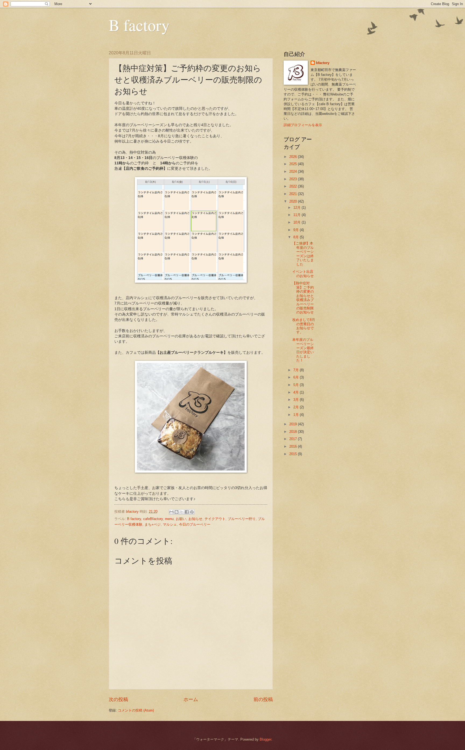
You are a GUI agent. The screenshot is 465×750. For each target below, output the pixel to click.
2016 (293, 446)
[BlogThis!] (176, 512)
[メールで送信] (171, 512)
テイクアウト (215, 519)
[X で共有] (181, 512)
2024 (293, 171)
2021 (293, 194)
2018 (293, 432)
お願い (181, 519)
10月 (297, 222)
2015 (293, 454)
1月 (296, 415)
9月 (296, 230)
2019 (293, 424)
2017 (293, 439)
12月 (297, 208)
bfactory (322, 63)
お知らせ (195, 519)
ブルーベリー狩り (242, 519)
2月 (296, 407)
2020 (293, 201)
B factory (139, 25)
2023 (293, 179)
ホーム (191, 699)
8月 (296, 237)
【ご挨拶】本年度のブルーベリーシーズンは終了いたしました (303, 253)
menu (169, 519)
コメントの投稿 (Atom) (136, 710)
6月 (296, 377)
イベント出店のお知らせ (303, 274)
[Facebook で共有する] (186, 512)
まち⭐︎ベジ (153, 524)
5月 (296, 385)
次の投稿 (118, 699)
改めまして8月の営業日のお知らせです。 (303, 326)
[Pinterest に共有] (192, 512)
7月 (296, 370)
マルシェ (170, 524)
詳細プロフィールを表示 (303, 125)
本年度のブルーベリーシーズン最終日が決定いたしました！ (303, 350)
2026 (293, 157)
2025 (293, 164)
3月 (296, 400)
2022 (293, 186)
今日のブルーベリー (194, 524)
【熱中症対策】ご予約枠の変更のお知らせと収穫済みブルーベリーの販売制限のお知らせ (303, 297)
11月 (297, 215)
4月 (296, 392)
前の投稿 (263, 699)
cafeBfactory (153, 519)
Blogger (265, 739)
